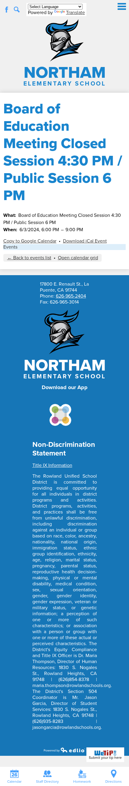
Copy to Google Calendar (29, 241)
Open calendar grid (78, 258)
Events (10, 247)
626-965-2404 (71, 296)
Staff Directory (47, 781)
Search (16, 9)
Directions (113, 781)
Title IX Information (52, 465)
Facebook (6, 9)
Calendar (14, 781)
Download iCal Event (85, 241)
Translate (75, 13)
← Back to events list (29, 258)
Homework (82, 781)
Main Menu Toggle (122, 6)
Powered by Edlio (65, 750)
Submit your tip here (105, 757)
